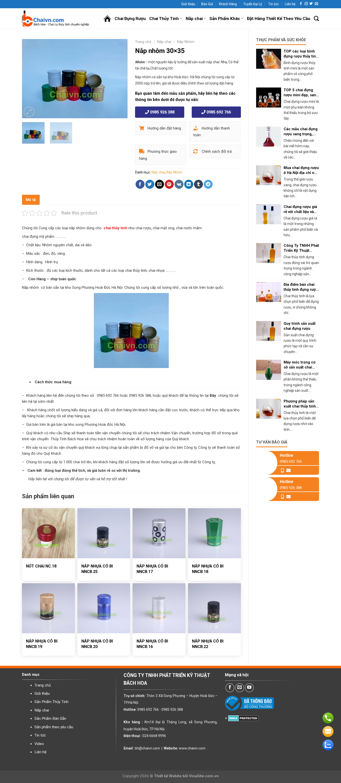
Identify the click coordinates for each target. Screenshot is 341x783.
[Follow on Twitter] (311, 4)
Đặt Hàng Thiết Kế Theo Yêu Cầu (278, 18)
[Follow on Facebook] (301, 4)
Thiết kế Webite (167, 776)
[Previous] (30, 79)
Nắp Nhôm (185, 42)
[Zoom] (29, 112)
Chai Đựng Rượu (130, 18)
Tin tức (273, 4)
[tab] (31, 200)
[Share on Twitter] (149, 184)
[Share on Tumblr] (198, 184)
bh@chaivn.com (147, 748)
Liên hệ (290, 4)
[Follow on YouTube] (249, 687)
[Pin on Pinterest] (169, 184)
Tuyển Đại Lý (252, 4)
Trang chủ (143, 42)
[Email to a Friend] (159, 184)
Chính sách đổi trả (216, 151)
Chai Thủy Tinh (164, 18)
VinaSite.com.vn (204, 776)
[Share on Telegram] (208, 184)
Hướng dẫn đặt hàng (164, 128)
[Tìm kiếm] (316, 18)
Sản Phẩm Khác (224, 18)
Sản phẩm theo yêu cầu (53, 727)
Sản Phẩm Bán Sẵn (50, 718)
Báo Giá (207, 4)
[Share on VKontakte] (178, 184)
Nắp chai (194, 18)
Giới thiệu (188, 4)
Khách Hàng (228, 4)
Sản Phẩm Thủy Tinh (51, 702)
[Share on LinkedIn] (188, 184)
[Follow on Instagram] (306, 4)
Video (39, 744)
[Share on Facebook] (140, 184)
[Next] (119, 79)
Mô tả (31, 200)
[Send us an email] (316, 4)
